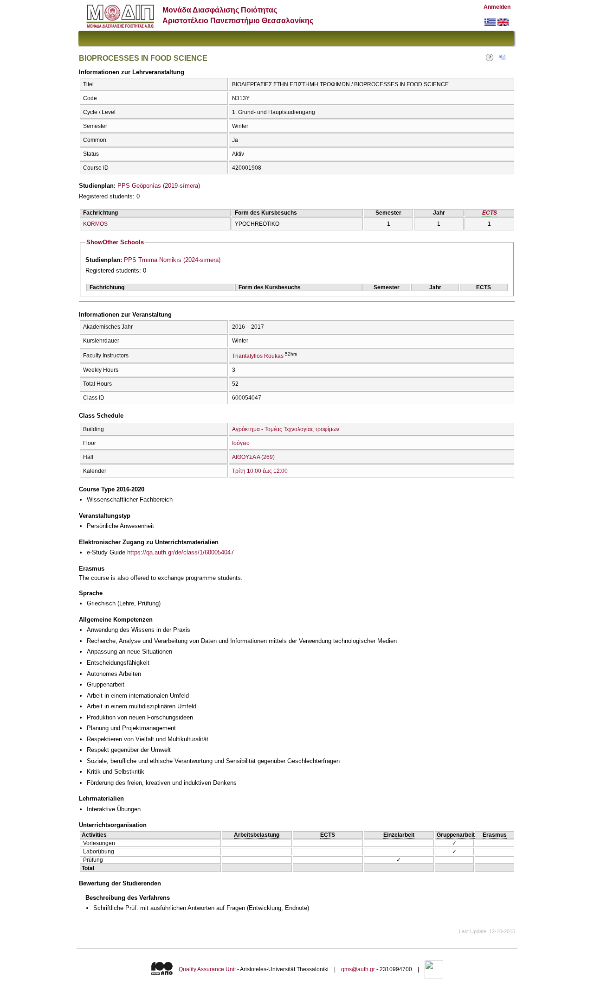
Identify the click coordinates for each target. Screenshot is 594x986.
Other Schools (115, 242)
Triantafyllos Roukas (258, 356)
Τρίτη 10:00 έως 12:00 (260, 471)
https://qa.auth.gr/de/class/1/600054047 (180, 552)
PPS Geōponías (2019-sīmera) (158, 185)
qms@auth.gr (358, 969)
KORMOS (95, 224)
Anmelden (497, 7)
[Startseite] (120, 25)
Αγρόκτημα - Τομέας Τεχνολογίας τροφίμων (285, 429)
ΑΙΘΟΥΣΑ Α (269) (253, 457)
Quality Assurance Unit (207, 969)
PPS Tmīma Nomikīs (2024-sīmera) (172, 259)
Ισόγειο (241, 443)
